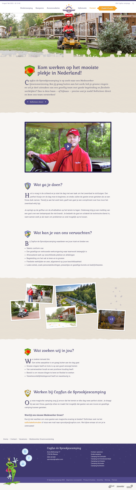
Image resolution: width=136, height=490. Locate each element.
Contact (93, 8)
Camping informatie (97, 463)
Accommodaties (53, 8)
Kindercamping (26, 8)
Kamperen (40, 8)
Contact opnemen (97, 452)
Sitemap (107, 480)
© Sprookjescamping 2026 (56, 480)
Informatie (82, 8)
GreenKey (100, 480)
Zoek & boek (107, 8)
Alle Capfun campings (122, 3)
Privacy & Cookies (89, 480)
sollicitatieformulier (33, 422)
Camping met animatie (98, 456)
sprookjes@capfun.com (55, 459)
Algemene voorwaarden (74, 480)
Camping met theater (98, 461)
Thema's (114, 480)
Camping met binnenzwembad (101, 459)
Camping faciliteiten (97, 466)
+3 (111, 319)
